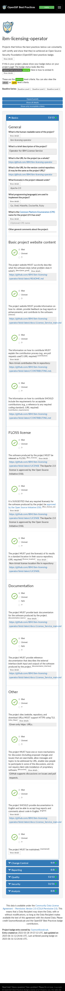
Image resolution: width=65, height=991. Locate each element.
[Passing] (19, 79)
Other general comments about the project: (28, 229)
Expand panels (32, 99)
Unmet (19, 253)
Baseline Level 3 (53, 89)
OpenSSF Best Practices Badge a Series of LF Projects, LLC (27, 990)
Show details (8, 59)
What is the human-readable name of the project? (31, 132)
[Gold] (14, 82)
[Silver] (5, 82)
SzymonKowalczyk (39, 930)
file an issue (48, 987)
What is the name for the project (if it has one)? (31, 213)
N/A (19, 600)
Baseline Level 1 (24, 89)
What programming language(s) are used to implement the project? (28, 196)
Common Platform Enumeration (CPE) (37, 212)
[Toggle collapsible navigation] (59, 7)
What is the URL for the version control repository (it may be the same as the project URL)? (31, 169)
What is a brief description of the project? (27, 147)
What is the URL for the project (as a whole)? (28, 158)
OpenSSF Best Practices (21, 7)
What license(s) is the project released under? (29, 180)
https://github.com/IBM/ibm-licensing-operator (30, 162)
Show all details (32, 103)
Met (19, 249)
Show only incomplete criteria (32, 106)
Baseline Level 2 (38, 89)
